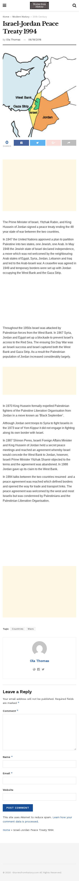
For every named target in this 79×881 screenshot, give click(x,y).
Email (8, 773)
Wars (31, 629)
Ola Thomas (13, 39)
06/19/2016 (34, 39)
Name (8, 757)
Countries (18, 629)
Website (8, 789)
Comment (10, 710)
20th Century (40, 16)
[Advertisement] (39, 185)
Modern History (20, 16)
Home (6, 16)
